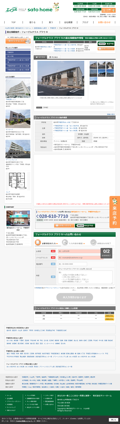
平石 (106, 353)
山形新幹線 (70, 384)
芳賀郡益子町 (50, 330)
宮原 (41, 343)
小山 (29, 387)
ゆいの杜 (48, 47)
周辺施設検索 (49, 401)
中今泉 (101, 340)
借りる (32, 22)
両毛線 (94, 384)
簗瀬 (65, 340)
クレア (8, 192)
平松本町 (33, 340)
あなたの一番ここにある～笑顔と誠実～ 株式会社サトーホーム (84, 395)
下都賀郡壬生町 (61, 330)
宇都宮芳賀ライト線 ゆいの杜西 (18, 70)
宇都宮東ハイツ (11, 99)
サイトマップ (11, 407)
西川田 (26, 353)
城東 (38, 380)
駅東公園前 (70, 353)
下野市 (31, 330)
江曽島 (90, 340)
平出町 (95, 340)
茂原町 (27, 340)
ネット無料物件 (32, 401)
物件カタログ (11, 410)
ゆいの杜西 (71, 51)
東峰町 (57, 343)
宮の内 (63, 343)
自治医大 (45, 387)
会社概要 (68, 22)
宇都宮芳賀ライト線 (60, 45)
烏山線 (62, 384)
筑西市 (86, 377)
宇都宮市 (42, 47)
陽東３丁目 (81, 353)
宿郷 (105, 340)
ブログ (85, 22)
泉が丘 (76, 340)
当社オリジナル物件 (33, 407)
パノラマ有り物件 (32, 404)
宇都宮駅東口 (55, 353)
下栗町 (21, 340)
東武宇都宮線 (79, 384)
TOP (13, 22)
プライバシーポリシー (52, 288)
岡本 (17, 353)
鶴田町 (57, 340)
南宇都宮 (38, 353)
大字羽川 (61, 380)
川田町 (27, 343)
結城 (67, 387)
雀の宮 (32, 343)
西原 (37, 343)
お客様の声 (48, 398)
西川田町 (21, 343)
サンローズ (9, 129)
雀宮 (8, 353)
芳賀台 (36, 366)
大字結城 (25, 380)
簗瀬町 (70, 340)
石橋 (56, 387)
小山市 (20, 330)
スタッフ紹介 (49, 395)
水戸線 (88, 384)
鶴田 (21, 353)
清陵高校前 (30, 356)
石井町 (51, 340)
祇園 (49, 380)
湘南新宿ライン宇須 (36, 384)
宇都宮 (13, 353)
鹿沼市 (14, 330)
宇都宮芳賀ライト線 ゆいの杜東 (18, 66)
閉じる (113, 420)
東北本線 (25, 384)
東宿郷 (16, 340)
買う (51, 22)
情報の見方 (111, 114)
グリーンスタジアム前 (60, 356)
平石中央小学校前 (13, 356)
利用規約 (39, 288)
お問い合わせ (104, 22)
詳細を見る (109, 316)
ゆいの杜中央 (72, 45)
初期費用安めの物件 (33, 398)
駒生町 (110, 340)
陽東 (61, 340)
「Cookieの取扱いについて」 (24, 421)
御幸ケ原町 (83, 340)
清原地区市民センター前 (43, 356)
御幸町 (9, 343)
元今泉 (46, 340)
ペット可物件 (31, 395)
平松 (41, 340)
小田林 (51, 387)
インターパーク (49, 343)
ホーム (9, 395)
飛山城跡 (23, 356)
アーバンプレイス (11, 160)
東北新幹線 (48, 384)
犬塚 (67, 380)
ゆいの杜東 (71, 49)
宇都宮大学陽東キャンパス (95, 353)
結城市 (44, 377)
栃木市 (9, 330)
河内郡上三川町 (39, 330)
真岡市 (25, 330)
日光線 (56, 384)
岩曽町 (14, 343)
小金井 (62, 387)
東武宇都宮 (46, 353)
